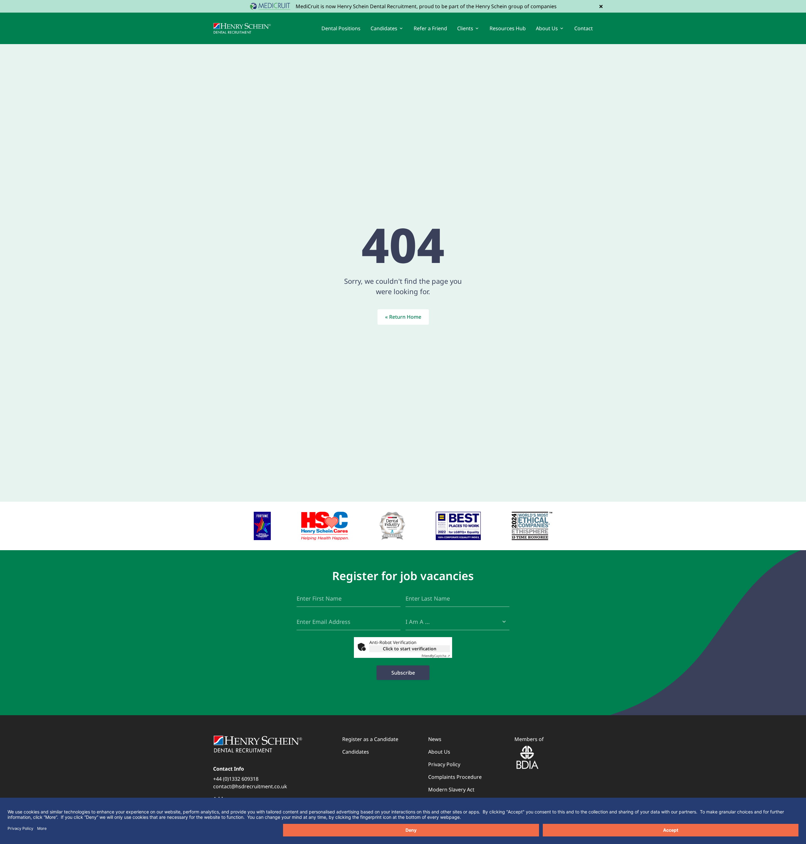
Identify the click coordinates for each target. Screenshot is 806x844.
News (434, 739)
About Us (439, 751)
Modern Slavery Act (451, 789)
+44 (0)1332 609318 (235, 778)
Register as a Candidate (370, 739)
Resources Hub (508, 28)
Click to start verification (409, 649)
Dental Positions (340, 28)
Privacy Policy (444, 764)
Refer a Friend (430, 28)
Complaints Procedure (455, 776)
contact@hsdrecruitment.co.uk (250, 786)
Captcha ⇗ (436, 655)
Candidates (355, 751)
